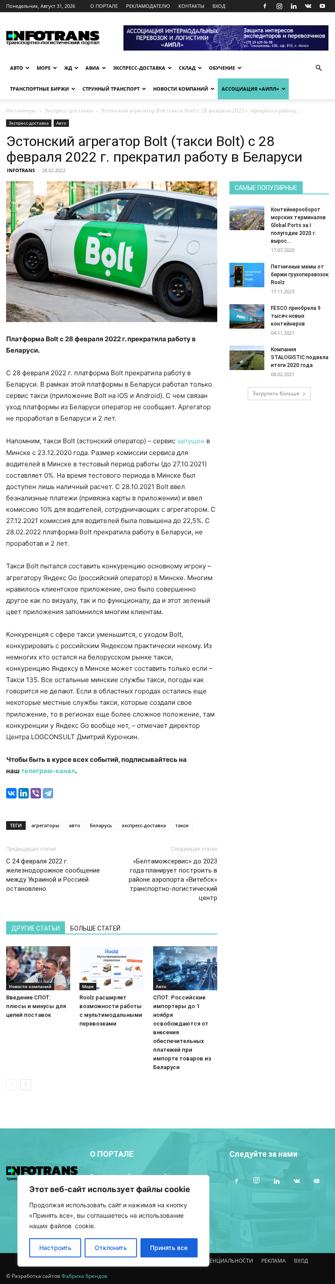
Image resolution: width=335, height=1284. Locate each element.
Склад (187, 68)
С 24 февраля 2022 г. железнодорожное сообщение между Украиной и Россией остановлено (53, 875)
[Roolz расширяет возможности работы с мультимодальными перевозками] (111, 968)
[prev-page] (11, 1084)
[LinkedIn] (23, 793)
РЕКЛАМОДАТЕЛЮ (148, 6)
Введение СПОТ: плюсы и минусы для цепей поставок (36, 1006)
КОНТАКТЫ (191, 6)
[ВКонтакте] (11, 793)
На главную (21, 110)
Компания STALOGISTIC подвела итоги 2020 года (299, 357)
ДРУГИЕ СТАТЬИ (35, 928)
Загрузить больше (276, 393)
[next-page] (25, 1084)
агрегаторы (45, 825)
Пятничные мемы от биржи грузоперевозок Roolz (300, 274)
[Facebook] (264, 6)
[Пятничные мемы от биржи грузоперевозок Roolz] (246, 275)
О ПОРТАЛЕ (104, 6)
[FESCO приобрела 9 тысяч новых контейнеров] (246, 316)
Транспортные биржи (39, 88)
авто (74, 825)
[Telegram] (48, 793)
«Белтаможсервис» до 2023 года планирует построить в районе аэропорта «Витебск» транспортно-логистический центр (173, 879)
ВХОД (219, 6)
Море (44, 68)
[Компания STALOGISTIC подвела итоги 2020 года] (246, 358)
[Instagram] (279, 6)
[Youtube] (322, 6)
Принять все (169, 1247)
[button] (318, 68)
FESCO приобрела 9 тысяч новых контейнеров (296, 316)
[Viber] (36, 793)
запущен (191, 441)
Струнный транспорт (111, 88)
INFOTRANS (21, 170)
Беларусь (101, 825)
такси (181, 825)
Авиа (92, 68)
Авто (16, 68)
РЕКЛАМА (273, 1260)
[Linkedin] (293, 6)
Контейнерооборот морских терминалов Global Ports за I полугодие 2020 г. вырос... (298, 225)
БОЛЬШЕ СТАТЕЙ (95, 928)
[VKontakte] (307, 6)
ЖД (68, 68)
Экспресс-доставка (139, 68)
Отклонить (111, 1247)
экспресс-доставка (144, 825)
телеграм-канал (48, 771)
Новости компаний (180, 88)
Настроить (55, 1247)
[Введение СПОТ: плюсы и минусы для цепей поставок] (38, 968)
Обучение (222, 68)
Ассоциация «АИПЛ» (250, 88)
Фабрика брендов (84, 1276)
